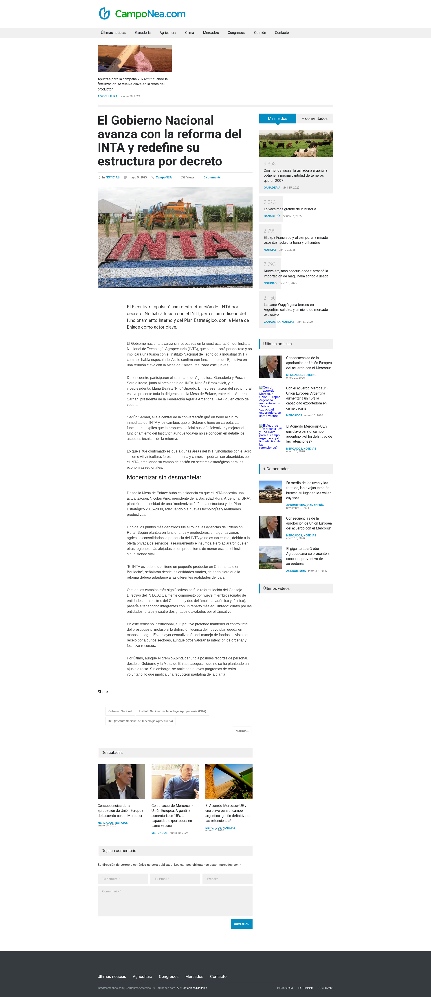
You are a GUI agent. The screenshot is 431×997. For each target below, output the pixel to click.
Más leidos (277, 118)
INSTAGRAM (285, 988)
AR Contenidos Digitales (192, 988)
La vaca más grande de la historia (290, 209)
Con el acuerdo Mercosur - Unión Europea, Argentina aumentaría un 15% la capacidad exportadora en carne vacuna (172, 816)
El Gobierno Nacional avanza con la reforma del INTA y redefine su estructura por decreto (170, 140)
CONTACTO (326, 988)
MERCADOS (106, 822)
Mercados (211, 33)
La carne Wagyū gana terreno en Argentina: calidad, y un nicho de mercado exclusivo (296, 310)
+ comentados (315, 118)
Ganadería (143, 33)
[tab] (277, 120)
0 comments (212, 177)
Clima (189, 33)
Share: (103, 692)
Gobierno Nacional (120, 711)
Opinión (260, 33)
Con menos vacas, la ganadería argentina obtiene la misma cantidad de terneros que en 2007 (295, 175)
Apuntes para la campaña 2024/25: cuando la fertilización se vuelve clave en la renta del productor (133, 84)
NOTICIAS (113, 177)
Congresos (236, 33)
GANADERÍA (272, 187)
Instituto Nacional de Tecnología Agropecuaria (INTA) (172, 711)
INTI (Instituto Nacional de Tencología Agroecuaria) (140, 721)
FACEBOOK (305, 988)
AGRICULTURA (107, 96)
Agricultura (168, 33)
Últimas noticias (113, 33)
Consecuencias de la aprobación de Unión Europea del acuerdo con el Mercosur (120, 811)
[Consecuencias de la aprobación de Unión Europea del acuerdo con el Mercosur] (121, 781)
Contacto (282, 33)
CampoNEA (164, 177)
